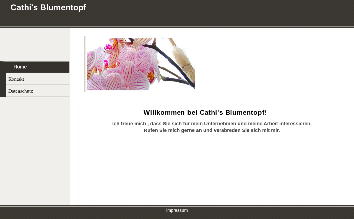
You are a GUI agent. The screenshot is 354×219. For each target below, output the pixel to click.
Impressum (177, 210)
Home (20, 67)
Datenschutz (20, 90)
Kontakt (16, 78)
